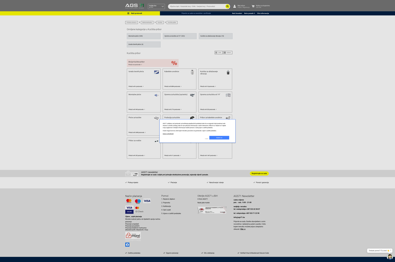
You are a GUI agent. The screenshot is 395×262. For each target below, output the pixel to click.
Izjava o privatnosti (168, 134)
